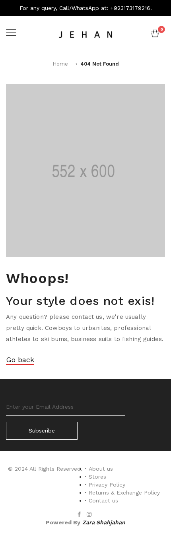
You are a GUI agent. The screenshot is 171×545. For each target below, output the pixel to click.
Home (60, 64)
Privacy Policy (107, 484)
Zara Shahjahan (103, 522)
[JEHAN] (85, 33)
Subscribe (42, 430)
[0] (155, 35)
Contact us (103, 500)
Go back (20, 359)
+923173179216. (131, 8)
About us (101, 468)
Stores (97, 476)
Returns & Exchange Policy (124, 492)
